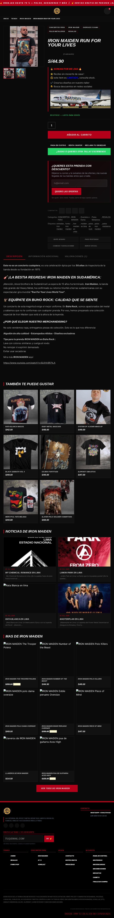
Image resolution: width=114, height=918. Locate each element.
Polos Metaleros (57, 31)
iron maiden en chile (76, 227)
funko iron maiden (68, 226)
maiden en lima (84, 224)
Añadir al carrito (79, 135)
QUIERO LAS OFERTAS (66, 191)
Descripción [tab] (14, 256)
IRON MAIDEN (25, 18)
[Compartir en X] (68, 210)
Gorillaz (41, 864)
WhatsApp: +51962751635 (100, 813)
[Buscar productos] (100, 11)
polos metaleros (106, 224)
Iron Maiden (43, 856)
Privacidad (70, 864)
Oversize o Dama (90, 27)
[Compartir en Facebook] (62, 210)
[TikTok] (11, 825)
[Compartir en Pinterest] (81, 210)
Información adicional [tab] (43, 256)
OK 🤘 (49, 838)
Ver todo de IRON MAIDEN (55, 788)
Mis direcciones (99, 869)
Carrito (96, 877)
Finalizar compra (100, 882)
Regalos (14, 860)
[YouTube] (22, 825)
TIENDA (14, 18)
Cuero (13, 856)
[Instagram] (5, 825)
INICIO (6, 18)
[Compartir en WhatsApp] (75, 210)
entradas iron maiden (60, 226)
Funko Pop (15, 864)
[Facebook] (17, 825)
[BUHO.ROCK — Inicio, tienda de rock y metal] (57, 11)
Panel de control (100, 856)
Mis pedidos (97, 860)
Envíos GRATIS (71, 860)
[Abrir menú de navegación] (6, 11)
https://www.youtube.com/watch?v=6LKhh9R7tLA (29, 362)
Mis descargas (99, 864)
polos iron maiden (98, 226)
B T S (39, 860)
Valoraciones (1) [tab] (76, 256)
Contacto (69, 856)
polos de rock (91, 226)
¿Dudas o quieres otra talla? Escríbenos (81, 152)
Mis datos (97, 873)
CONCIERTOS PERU (57, 27)
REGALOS (72, 31)
